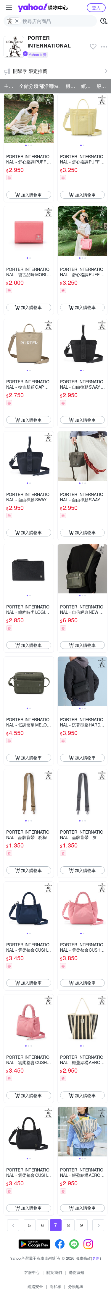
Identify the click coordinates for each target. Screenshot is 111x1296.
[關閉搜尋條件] (17, 21)
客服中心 (32, 1272)
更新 (96, 1258)
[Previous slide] (8, 118)
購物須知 (76, 1272)
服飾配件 (102, 86)
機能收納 (72, 86)
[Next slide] (50, 118)
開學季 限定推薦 (30, 71)
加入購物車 (31, 195)
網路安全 (35, 1286)
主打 (8, 86)
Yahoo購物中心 (43, 8)
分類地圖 (75, 1286)
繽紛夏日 (87, 86)
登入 (96, 7)
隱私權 (55, 1286)
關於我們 (54, 1272)
